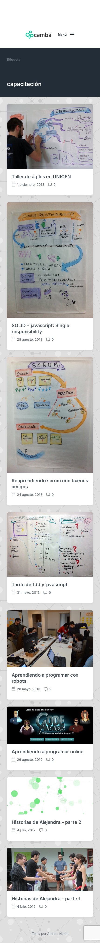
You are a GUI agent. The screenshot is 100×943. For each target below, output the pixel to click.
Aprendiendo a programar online (47, 751)
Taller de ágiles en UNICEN (41, 176)
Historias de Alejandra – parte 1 (46, 898)
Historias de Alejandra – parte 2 (46, 822)
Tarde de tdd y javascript (40, 584)
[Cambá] (38, 35)
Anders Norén (57, 934)
